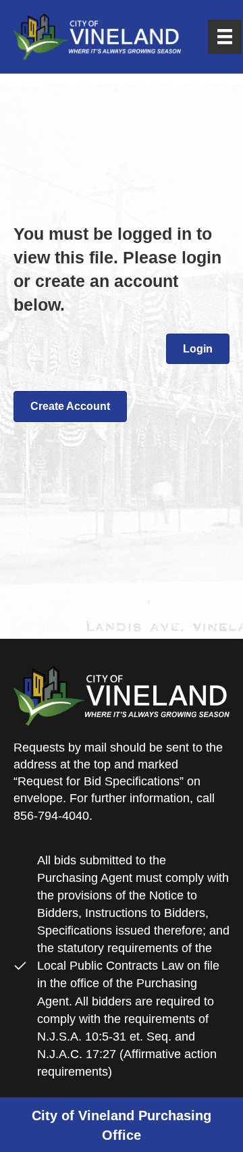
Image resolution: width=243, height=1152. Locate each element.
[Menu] (225, 36)
